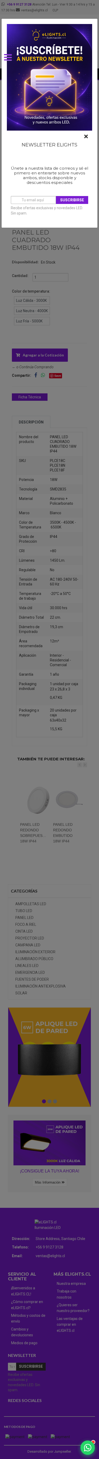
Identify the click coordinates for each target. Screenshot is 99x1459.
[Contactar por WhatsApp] (88, 1448)
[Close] (86, 136)
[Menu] (10, 61)
